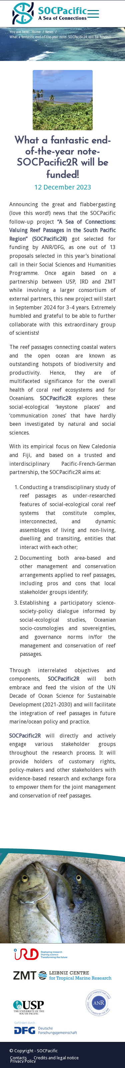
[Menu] (90, 13)
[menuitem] (90, 13)
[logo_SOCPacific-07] (51, 13)
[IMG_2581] (63, 100)
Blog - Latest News (56, 45)
